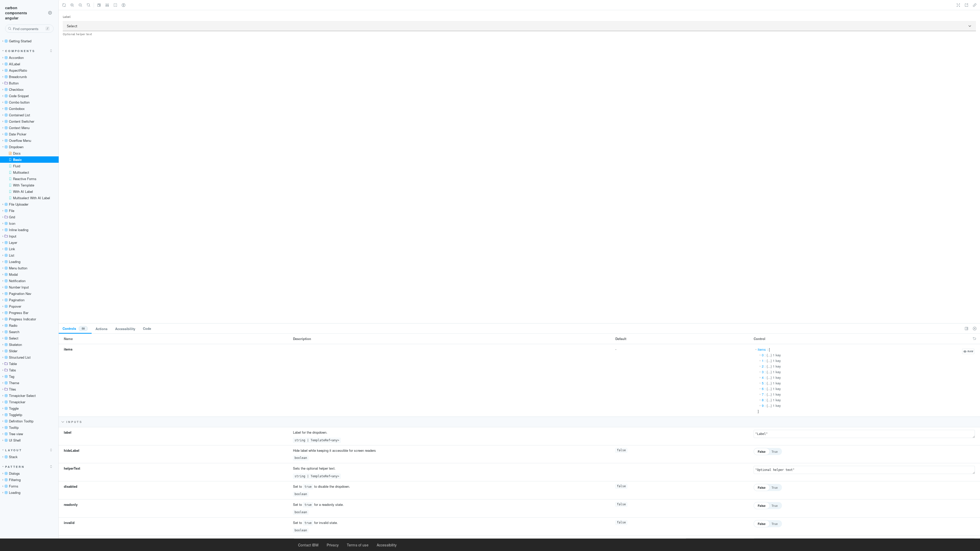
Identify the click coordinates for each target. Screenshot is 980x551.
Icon (12, 223)
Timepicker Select (22, 395)
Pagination (16, 299)
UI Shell (15, 440)
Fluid (16, 166)
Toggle (14, 408)
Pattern (15, 467)
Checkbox (16, 89)
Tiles (12, 389)
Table (13, 363)
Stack (13, 456)
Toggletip (15, 414)
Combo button (19, 102)
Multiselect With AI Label (31, 197)
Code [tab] (147, 328)
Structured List (20, 357)
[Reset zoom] (88, 5)
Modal (13, 274)
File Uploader (18, 204)
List (11, 255)
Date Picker (17, 134)
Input (12, 236)
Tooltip (14, 427)
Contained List (19, 114)
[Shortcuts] (50, 12)
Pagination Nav (20, 293)
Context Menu (19, 127)
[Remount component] (64, 5)
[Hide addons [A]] (974, 328)
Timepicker (17, 401)
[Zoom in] (72, 5)
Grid (12, 217)
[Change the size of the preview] (99, 5)
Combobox (17, 108)
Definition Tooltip (21, 421)
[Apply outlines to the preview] (115, 5)
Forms (13, 486)
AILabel (14, 63)
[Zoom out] (80, 5)
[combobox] (29, 28)
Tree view (16, 433)
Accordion (16, 57)
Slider (13, 350)
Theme (14, 382)
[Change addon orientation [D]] (966, 328)
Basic (17, 159)
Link (12, 248)
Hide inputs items (174, 422)
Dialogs (14, 473)
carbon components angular (16, 12)
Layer (13, 242)
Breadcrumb (18, 76)
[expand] (51, 50)
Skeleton (15, 344)
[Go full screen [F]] (958, 5)
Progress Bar (18, 312)
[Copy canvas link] (974, 5)
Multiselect (21, 172)
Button (14, 83)
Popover (15, 306)
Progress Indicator (22, 319)
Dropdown (16, 146)
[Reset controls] (974, 338)
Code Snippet (19, 95)
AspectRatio (18, 70)
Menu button (18, 268)
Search (14, 331)
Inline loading (18, 229)
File (11, 210)
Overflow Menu (20, 140)
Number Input (19, 287)
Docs (17, 153)
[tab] (75, 328)
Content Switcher (21, 121)
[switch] (768, 451)
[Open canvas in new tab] (966, 5)
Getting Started (20, 41)
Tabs (12, 370)
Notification (17, 280)
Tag (11, 376)
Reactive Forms (24, 178)
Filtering (15, 479)
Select (13, 338)
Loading (14, 261)
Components (20, 51)
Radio (13, 325)
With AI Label (23, 191)
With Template (23, 185)
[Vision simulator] (123, 5)
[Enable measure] (107, 5)
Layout (13, 450)
